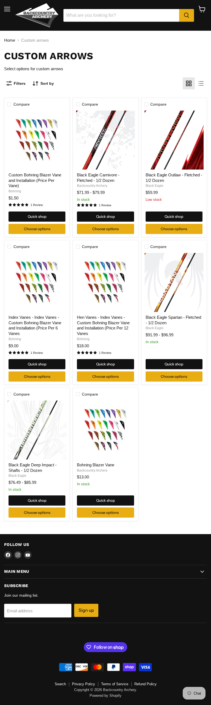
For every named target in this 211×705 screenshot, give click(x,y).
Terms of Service (114, 684)
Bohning (15, 191)
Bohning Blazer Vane (95, 465)
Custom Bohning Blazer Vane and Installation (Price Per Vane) (35, 180)
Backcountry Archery (92, 186)
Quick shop (37, 216)
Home (9, 40)
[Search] (186, 15)
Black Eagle (154, 186)
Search (60, 684)
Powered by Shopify (105, 695)
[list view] (201, 83)
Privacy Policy (83, 684)
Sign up (86, 610)
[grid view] (189, 83)
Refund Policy (145, 684)
